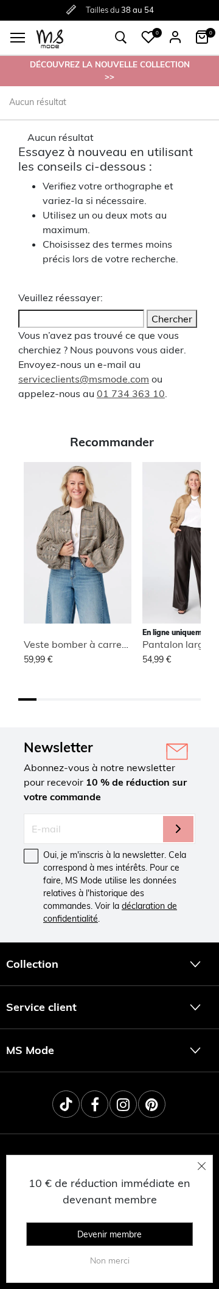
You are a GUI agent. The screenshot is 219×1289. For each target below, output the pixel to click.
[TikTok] (66, 1104)
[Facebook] (94, 1104)
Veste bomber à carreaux (81, 644)
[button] (148, 37)
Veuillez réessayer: (60, 297)
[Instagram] (123, 1104)
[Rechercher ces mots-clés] (121, 38)
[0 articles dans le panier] (202, 37)
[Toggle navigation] (18, 38)
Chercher (171, 319)
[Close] (202, 1166)
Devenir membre (109, 1234)
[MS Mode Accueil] (49, 38)
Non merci (110, 1260)
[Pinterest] (151, 1104)
